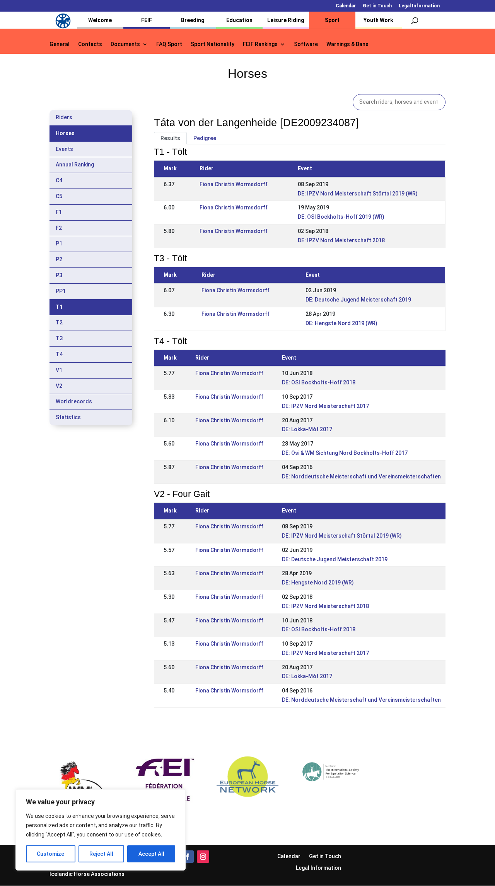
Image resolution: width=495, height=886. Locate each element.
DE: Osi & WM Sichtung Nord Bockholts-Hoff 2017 (345, 453)
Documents (125, 44)
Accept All (151, 854)
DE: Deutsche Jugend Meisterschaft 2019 (358, 299)
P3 (59, 275)
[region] (100, 830)
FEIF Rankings (260, 44)
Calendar (346, 6)
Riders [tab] (64, 117)
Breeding (193, 20)
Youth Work (378, 20)
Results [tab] (170, 138)
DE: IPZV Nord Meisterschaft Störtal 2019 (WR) (358, 193)
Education (239, 20)
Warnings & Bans (347, 44)
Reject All (101, 854)
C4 (59, 180)
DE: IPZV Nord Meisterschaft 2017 (325, 406)
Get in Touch (377, 6)
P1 (59, 243)
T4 (59, 354)
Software (306, 44)
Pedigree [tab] (204, 138)
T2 (59, 322)
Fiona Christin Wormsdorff (234, 184)
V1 (59, 370)
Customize (50, 854)
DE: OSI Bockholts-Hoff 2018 (318, 382)
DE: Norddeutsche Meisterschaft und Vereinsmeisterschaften (361, 476)
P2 (59, 259)
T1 (59, 307)
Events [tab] (64, 149)
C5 (59, 196)
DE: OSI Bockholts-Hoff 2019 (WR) (341, 217)
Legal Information (419, 6)
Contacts (90, 44)
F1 (59, 212)
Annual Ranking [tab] (75, 164)
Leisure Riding (285, 20)
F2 (59, 228)
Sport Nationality (212, 44)
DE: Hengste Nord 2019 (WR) (341, 323)
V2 (59, 386)
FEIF (146, 20)
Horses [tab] (65, 133)
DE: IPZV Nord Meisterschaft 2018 (341, 240)
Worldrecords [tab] (74, 401)
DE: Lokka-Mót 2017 (307, 429)
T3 (59, 338)
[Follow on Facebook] (187, 856)
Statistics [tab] (68, 417)
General (60, 44)
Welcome (100, 20)
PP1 (61, 291)
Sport (332, 20)
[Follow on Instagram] (203, 856)
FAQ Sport (169, 44)
